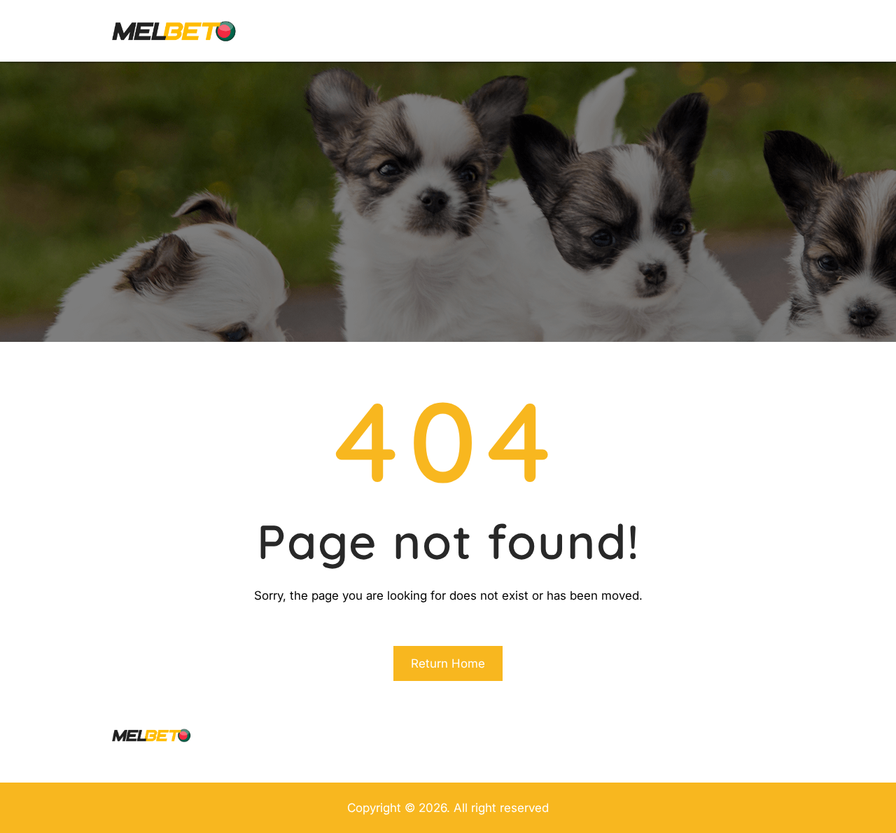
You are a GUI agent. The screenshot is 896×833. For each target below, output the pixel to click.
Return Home (448, 663)
